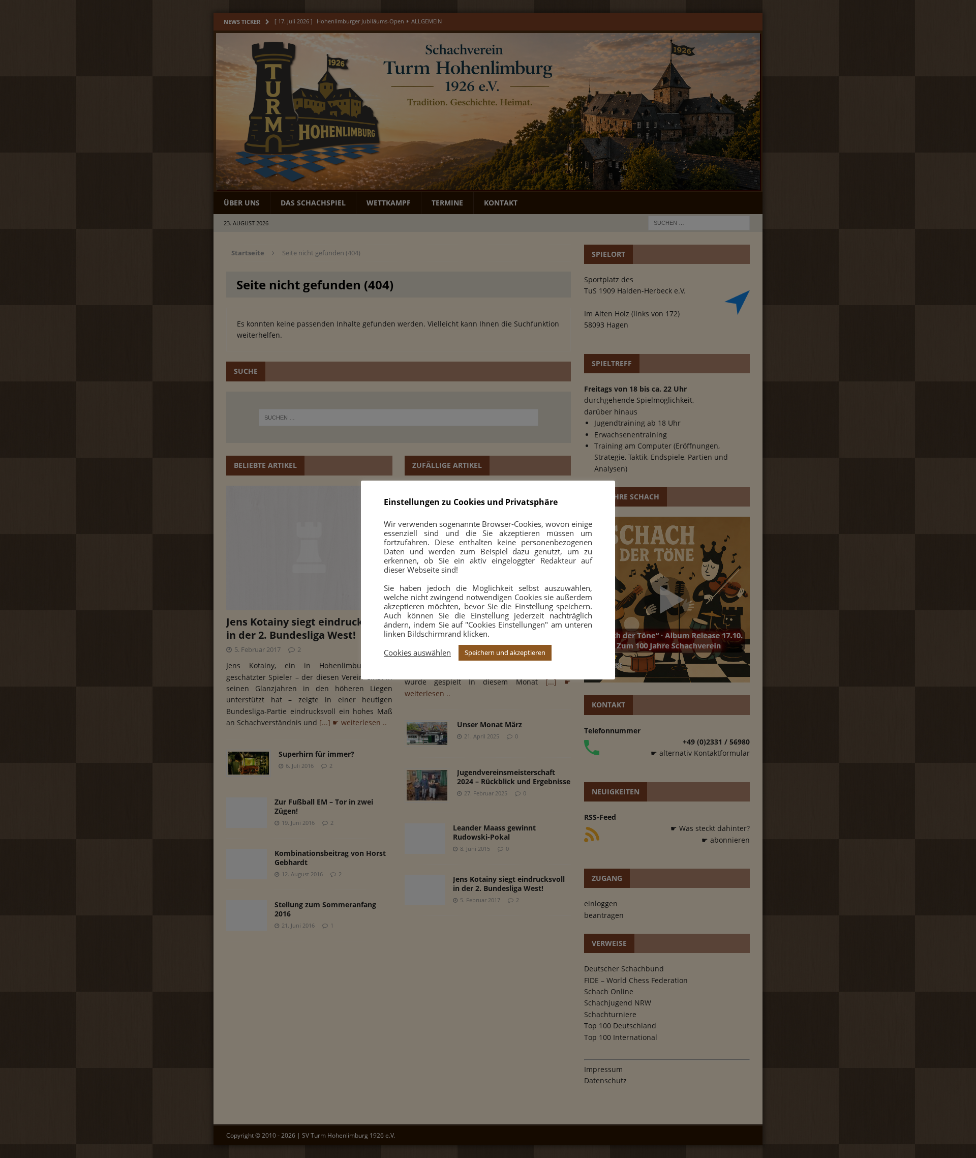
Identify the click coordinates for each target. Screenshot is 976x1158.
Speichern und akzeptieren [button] (505, 652)
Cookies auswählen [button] (417, 652)
